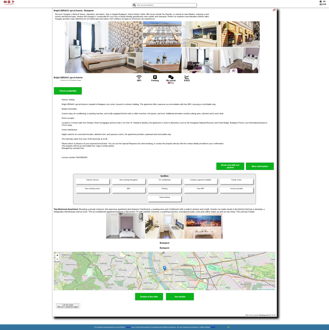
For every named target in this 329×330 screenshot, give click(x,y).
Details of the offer (149, 297)
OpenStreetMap (270, 289)
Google (128, 327)
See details (180, 297)
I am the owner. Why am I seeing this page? (67, 306)
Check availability (67, 91)
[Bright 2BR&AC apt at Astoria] (104, 47)
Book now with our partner (230, 166)
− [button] (57, 259)
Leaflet (260, 289)
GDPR (213, 327)
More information (260, 166)
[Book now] (274, 9)
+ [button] (57, 255)
